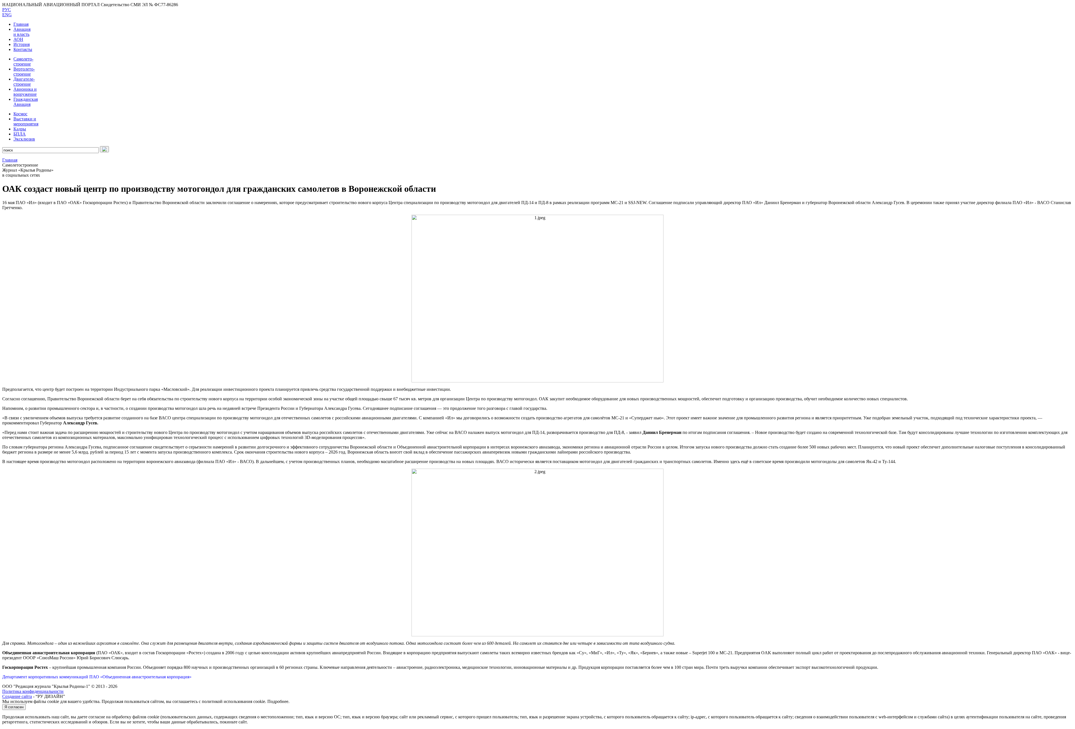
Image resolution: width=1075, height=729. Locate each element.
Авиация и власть (22, 32)
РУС (6, 9)
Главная (21, 24)
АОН (18, 39)
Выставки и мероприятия (25, 121)
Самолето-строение (23, 61)
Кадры (19, 129)
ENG (7, 14)
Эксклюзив (24, 139)
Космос (20, 113)
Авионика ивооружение (25, 92)
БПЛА (19, 134)
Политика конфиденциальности (33, 691)
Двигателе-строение (24, 82)
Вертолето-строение (24, 71)
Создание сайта (17, 696)
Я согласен (14, 707)
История (21, 44)
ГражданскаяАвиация (25, 102)
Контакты (22, 49)
